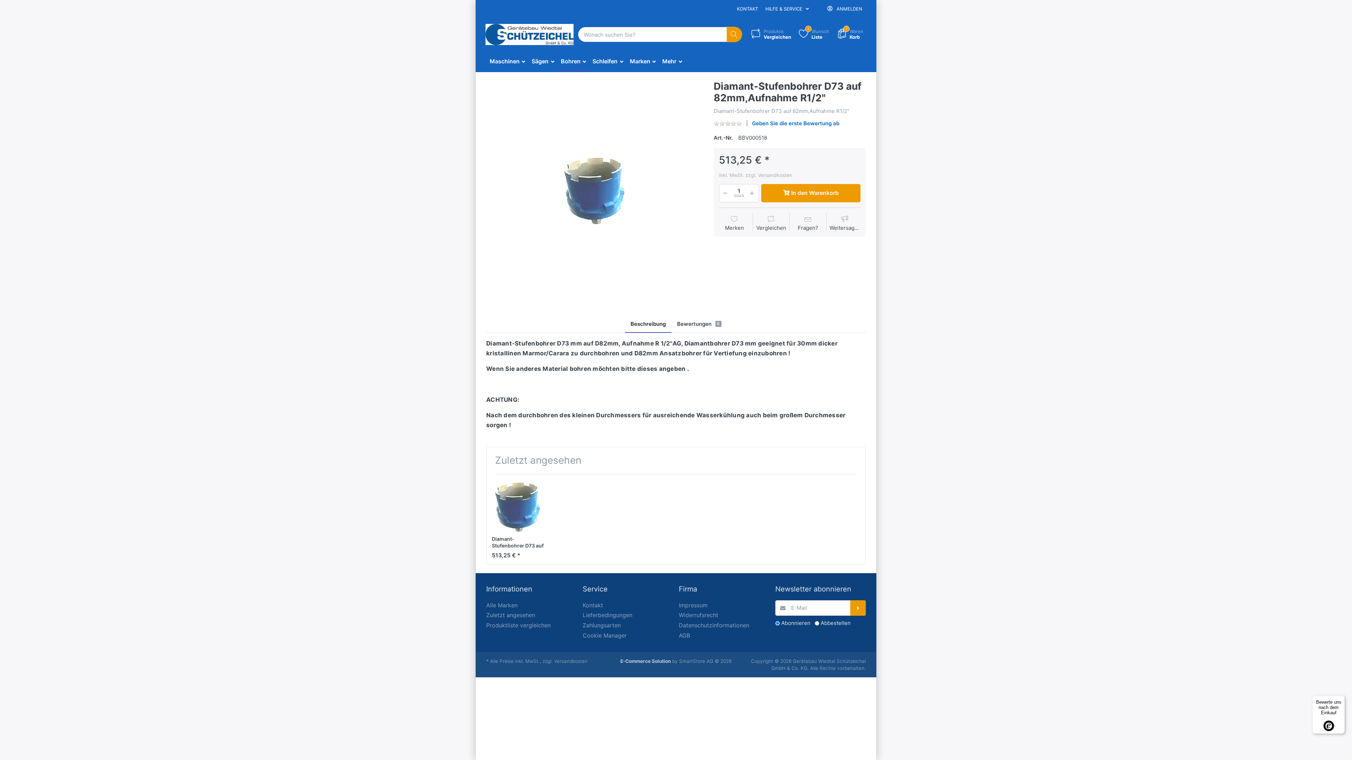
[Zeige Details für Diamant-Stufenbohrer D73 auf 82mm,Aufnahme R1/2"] (518, 506)
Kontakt (747, 9)
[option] (594, 189)
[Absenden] (858, 608)
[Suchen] (735, 35)
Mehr (670, 61)
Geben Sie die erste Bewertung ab (795, 123)
